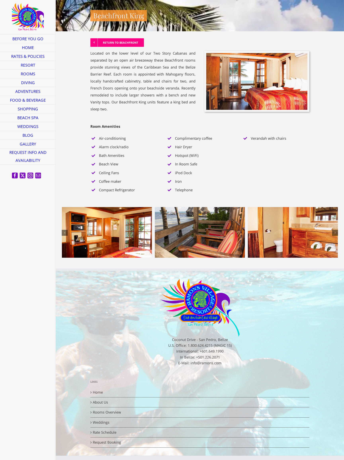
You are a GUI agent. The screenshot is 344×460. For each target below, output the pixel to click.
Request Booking (107, 442)
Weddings (101, 422)
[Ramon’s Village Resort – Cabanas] (107, 209)
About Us (100, 402)
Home (98, 392)
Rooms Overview (107, 412)
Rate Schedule (104, 432)
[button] (65, 233)
